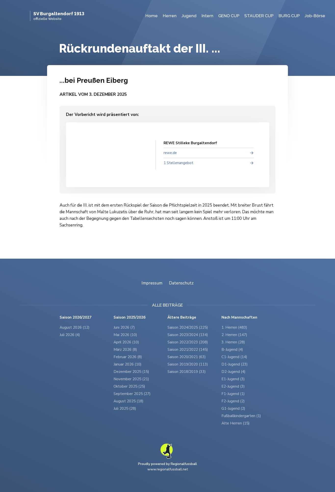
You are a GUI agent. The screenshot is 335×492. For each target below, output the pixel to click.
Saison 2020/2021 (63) (187, 356)
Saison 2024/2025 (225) (188, 327)
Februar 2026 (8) (128, 356)
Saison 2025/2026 (129, 317)
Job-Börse (315, 15)
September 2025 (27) (132, 393)
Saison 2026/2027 (75, 317)
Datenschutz (181, 283)
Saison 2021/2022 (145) (188, 349)
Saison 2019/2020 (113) (188, 364)
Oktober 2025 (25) (129, 386)
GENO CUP (228, 15)
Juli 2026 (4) (70, 334)
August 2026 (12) (75, 327)
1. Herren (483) (234, 327)
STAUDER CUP (258, 15)
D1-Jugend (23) (234, 364)
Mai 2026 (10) (125, 334)
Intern (207, 15)
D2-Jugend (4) (233, 371)
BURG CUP (289, 15)
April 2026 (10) (126, 342)
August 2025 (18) (128, 401)
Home (151, 15)
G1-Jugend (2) (233, 408)
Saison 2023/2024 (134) (188, 334)
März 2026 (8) (125, 349)
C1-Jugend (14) (234, 356)
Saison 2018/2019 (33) (187, 371)
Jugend (188, 15)
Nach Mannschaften (239, 317)
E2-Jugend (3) (233, 386)
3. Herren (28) (233, 342)
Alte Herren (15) (235, 423)
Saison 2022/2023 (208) (188, 342)
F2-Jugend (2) (233, 401)
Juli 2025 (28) (125, 408)
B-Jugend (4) (232, 349)
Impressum (152, 283)
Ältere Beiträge (182, 317)
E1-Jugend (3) (233, 379)
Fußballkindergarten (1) (241, 415)
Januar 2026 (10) (128, 364)
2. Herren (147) (234, 334)
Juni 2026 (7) (124, 327)
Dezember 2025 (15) (131, 371)
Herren (170, 15)
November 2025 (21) (131, 379)
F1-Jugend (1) (233, 393)
